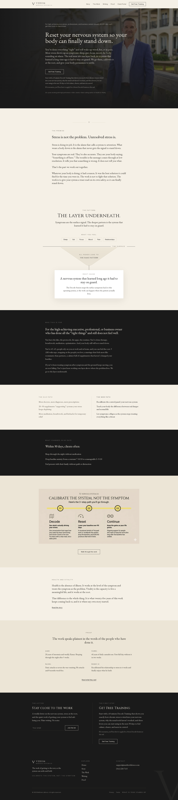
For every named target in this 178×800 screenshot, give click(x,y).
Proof (113, 4)
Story (88, 4)
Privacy (111, 792)
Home (84, 765)
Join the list (72, 728)
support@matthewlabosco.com (127, 765)
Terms (118, 792)
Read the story (57, 607)
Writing (105, 4)
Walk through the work (89, 552)
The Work (96, 4)
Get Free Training (137, 4)
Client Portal (122, 4)
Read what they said (89, 680)
